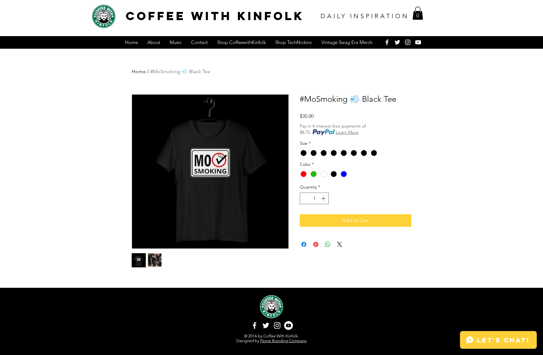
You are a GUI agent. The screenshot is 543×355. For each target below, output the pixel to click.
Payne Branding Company (283, 340)
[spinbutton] (314, 198)
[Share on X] (339, 244)
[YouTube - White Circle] (288, 325)
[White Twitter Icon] (397, 42)
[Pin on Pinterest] (316, 244)
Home (139, 71)
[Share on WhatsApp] (328, 244)
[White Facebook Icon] (387, 42)
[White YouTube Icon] (418, 42)
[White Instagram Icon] (407, 42)
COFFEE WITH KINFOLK (215, 15)
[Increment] (324, 198)
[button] (417, 13)
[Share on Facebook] (304, 244)
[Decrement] (305, 198)
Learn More (347, 132)
